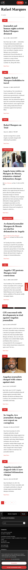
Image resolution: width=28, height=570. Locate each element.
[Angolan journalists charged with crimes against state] (14, 365)
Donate (23, 514)
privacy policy (8, 559)
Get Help (20, 2)
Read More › (6, 66)
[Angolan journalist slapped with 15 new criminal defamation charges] (14, 480)
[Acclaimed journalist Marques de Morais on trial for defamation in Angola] (14, 240)
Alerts (5, 20)
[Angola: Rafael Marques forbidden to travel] (14, 95)
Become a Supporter (12, 514)
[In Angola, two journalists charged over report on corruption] (14, 434)
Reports (5, 119)
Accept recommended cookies (14, 567)
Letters (5, 72)
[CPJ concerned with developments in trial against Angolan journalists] (14, 308)
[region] (14, 560)
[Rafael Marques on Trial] (14, 133)
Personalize (14, 563)
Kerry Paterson (7, 183)
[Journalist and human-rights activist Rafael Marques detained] (14, 45)
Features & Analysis (8, 149)
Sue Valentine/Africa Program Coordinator (11, 236)
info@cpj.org (3, 549)
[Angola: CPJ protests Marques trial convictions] (14, 284)
